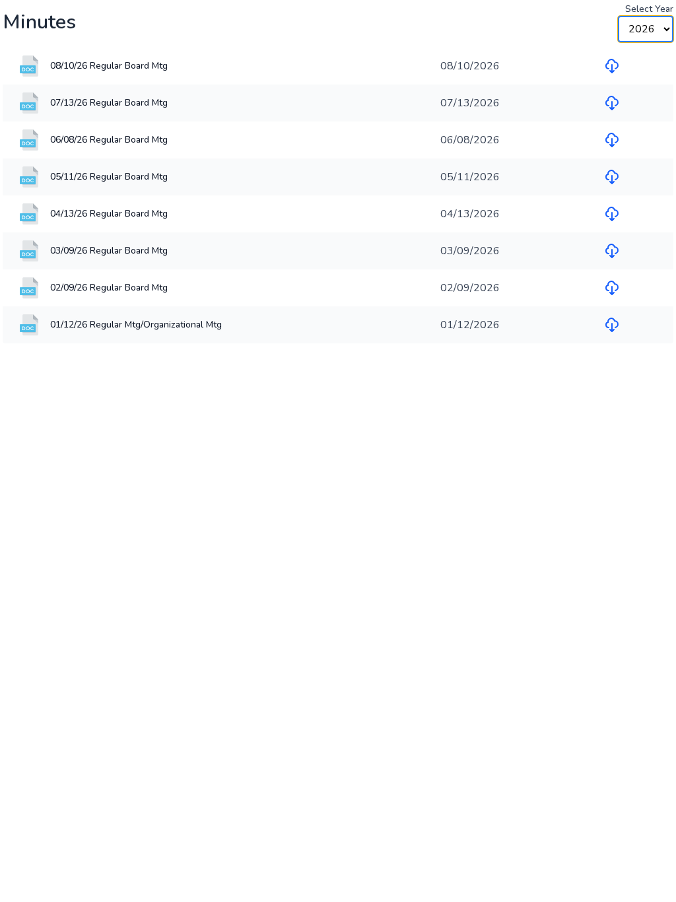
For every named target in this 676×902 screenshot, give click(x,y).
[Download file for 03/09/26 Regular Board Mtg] (612, 251)
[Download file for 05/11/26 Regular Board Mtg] (612, 177)
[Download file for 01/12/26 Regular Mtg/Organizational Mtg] (612, 325)
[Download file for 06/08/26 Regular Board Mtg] (612, 140)
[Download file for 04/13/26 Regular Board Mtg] (612, 214)
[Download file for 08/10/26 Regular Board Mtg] (612, 66)
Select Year (649, 9)
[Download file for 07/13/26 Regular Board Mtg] (612, 103)
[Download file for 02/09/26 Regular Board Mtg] (612, 288)
